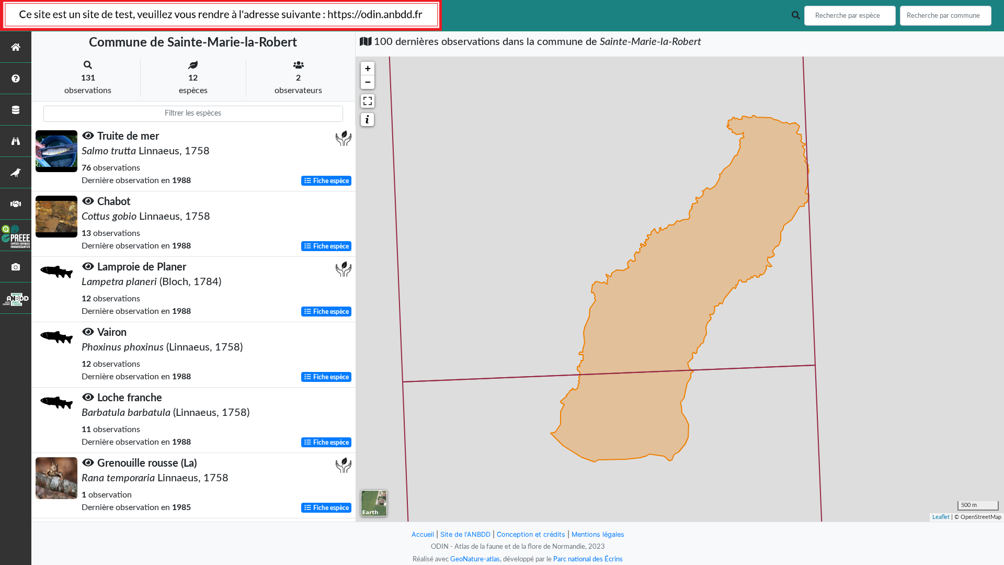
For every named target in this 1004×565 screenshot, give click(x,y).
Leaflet (941, 517)
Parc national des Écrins (588, 559)
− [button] (368, 81)
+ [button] (368, 68)
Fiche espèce (330, 181)
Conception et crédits (531, 534)
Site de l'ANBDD (465, 534)
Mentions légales (598, 534)
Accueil (423, 534)
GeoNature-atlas (475, 559)
